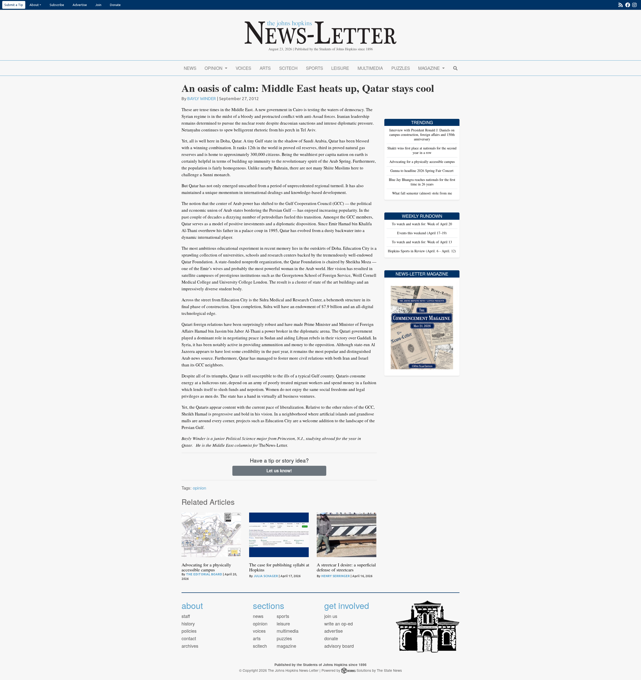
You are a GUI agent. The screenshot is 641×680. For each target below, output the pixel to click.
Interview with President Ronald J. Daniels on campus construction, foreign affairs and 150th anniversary (422, 134)
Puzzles (400, 68)
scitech (260, 645)
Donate (115, 5)
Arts (265, 68)
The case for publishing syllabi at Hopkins (279, 567)
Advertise (80, 5)
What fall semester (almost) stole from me (422, 193)
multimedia (287, 630)
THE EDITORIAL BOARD (204, 574)
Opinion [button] (214, 68)
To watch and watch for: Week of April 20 (422, 223)
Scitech (288, 68)
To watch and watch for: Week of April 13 (422, 242)
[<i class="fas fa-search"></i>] (455, 68)
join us (330, 616)
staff (186, 616)
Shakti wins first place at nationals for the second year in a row (421, 150)
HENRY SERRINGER (335, 576)
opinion (199, 488)
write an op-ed (338, 623)
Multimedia (370, 68)
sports (283, 616)
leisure (283, 623)
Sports (314, 68)
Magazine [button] (429, 68)
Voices (243, 68)
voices (259, 630)
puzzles (284, 638)
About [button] (34, 5)
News (190, 68)
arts (257, 638)
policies (189, 630)
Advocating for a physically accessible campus (206, 567)
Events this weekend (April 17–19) (422, 233)
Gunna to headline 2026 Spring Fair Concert (421, 170)
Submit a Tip (13, 5)
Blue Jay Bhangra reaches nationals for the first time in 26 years (422, 181)
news (258, 616)
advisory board (339, 645)
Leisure (340, 68)
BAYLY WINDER (201, 98)
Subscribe (57, 5)
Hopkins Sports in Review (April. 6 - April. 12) (422, 251)
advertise (333, 630)
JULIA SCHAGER (266, 576)
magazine (286, 645)
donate (331, 638)
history (188, 623)
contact (189, 638)
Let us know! (279, 471)
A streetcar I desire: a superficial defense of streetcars (346, 567)
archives (190, 645)
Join (98, 5)
